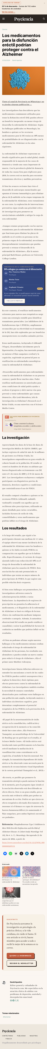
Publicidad (21, 1036)
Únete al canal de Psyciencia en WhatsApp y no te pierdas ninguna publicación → (23, 103)
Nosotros (34, 1036)
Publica (9, 1039)
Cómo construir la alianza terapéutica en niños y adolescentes (27, 424)
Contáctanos (7, 1036)
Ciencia (4, 29)
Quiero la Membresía (20, 956)
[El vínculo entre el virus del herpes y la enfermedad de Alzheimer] (11, 871)
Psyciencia (23, 19)
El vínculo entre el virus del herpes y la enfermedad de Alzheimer (11, 879)
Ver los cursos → (8, 12)
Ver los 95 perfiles (15, 301)
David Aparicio (17, 60)
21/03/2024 (6, 60)
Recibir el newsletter (21, 963)
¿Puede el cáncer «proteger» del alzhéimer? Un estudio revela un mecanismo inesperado (31, 880)
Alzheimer (7, 1017)
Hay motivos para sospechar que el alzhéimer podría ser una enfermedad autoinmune (10, 901)
